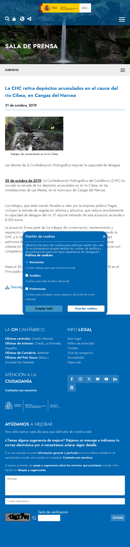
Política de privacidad (81, 343)
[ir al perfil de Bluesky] (97, 379)
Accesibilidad (76, 357)
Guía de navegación (80, 353)
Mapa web (74, 362)
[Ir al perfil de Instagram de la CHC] (80, 379)
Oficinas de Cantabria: (27, 353)
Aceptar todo (44, 308)
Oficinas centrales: (29, 338)
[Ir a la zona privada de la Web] (15, 19)
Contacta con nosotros (21, 390)
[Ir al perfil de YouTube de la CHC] (106, 379)
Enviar (118, 518)
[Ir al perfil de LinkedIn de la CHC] (115, 379)
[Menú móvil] (122, 19)
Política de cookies (39, 255)
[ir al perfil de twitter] (89, 379)
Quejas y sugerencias (32, 470)
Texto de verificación (53, 512)
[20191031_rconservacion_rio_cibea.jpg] (34, 133)
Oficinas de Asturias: (33, 345)
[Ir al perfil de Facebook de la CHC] (72, 379)
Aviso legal (74, 338)
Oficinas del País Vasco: (27, 359)
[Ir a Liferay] (65, 7)
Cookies (73, 348)
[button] (7, 19)
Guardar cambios (86, 308)
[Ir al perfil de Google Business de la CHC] (72, 387)
